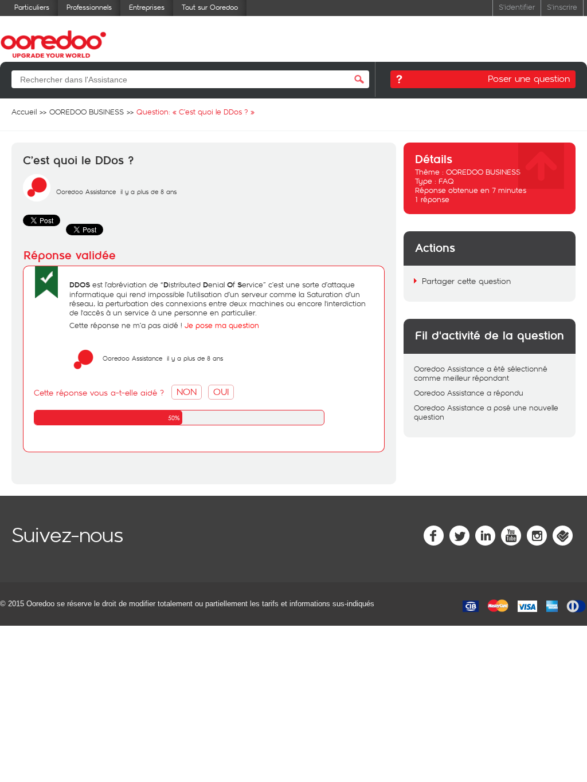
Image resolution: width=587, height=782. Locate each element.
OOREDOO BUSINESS (483, 172)
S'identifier (517, 6)
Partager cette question (466, 281)
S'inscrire (562, 6)
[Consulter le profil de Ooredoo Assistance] (36, 198)
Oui (221, 391)
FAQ (446, 181)
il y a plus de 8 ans (195, 358)
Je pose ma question (222, 325)
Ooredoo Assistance (86, 191)
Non (187, 391)
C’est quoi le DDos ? (78, 161)
